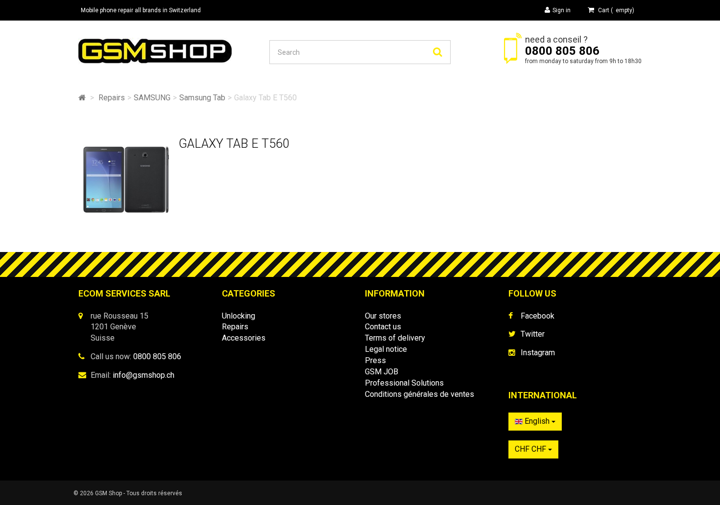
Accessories (243, 338)
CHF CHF (531, 449)
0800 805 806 (562, 51)
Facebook (537, 316)
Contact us (383, 326)
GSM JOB (381, 371)
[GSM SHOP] (169, 51)
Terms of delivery (395, 338)
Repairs (235, 326)
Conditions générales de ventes (419, 394)
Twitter (533, 334)
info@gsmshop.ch (143, 375)
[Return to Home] (82, 97)
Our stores (383, 316)
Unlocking (238, 316)
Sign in (561, 10)
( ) (616, 10)
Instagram (538, 352)
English (537, 421)
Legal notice (386, 349)
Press (375, 360)
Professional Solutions (404, 383)
